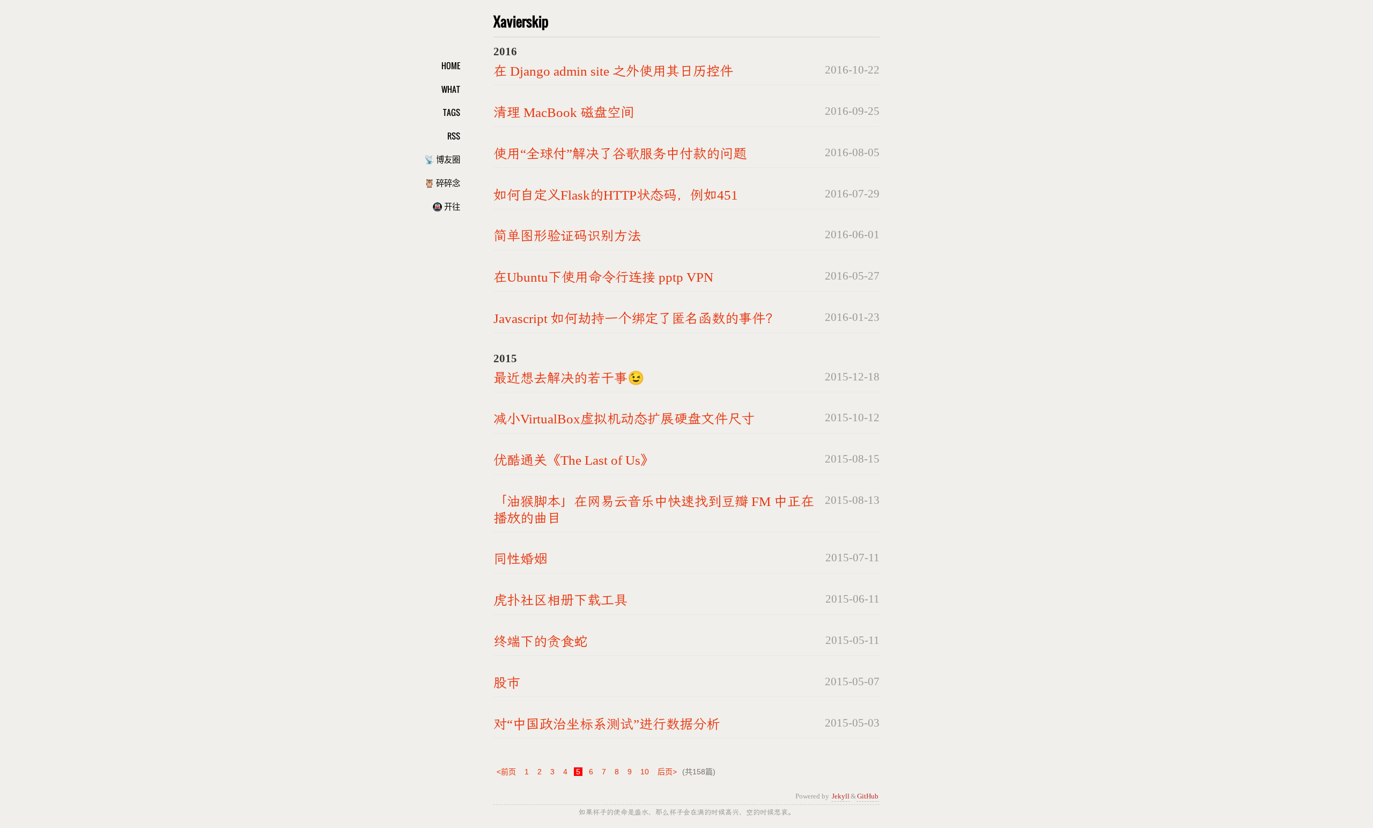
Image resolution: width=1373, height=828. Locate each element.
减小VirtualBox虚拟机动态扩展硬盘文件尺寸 (624, 419)
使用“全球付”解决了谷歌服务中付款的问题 (620, 153)
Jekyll (841, 796)
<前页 (506, 771)
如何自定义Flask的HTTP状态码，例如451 (615, 195)
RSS (453, 136)
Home (450, 65)
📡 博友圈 (442, 159)
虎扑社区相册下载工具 (560, 600)
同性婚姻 (520, 559)
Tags (451, 112)
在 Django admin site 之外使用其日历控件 (613, 71)
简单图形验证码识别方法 (567, 236)
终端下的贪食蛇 (540, 641)
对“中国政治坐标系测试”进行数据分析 (606, 724)
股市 (506, 683)
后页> (667, 771)
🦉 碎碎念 (442, 182)
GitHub (868, 796)
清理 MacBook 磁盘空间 (563, 112)
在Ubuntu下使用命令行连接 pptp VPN (603, 277)
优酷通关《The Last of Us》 (573, 460)
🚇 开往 (446, 206)
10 (644, 771)
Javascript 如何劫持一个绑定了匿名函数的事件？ (636, 318)
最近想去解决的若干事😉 (568, 378)
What (450, 89)
